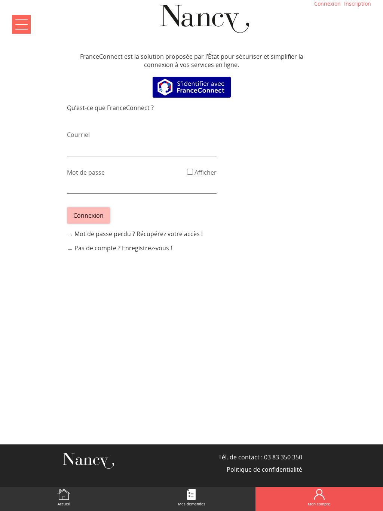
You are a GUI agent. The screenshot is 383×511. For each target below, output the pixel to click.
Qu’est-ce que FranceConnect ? (110, 108)
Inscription (357, 3)
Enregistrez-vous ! (147, 248)
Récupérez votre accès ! (170, 234)
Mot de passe (86, 172)
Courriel (78, 135)
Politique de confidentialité (264, 469)
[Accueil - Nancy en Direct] (204, 18)
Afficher (205, 172)
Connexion (327, 3)
